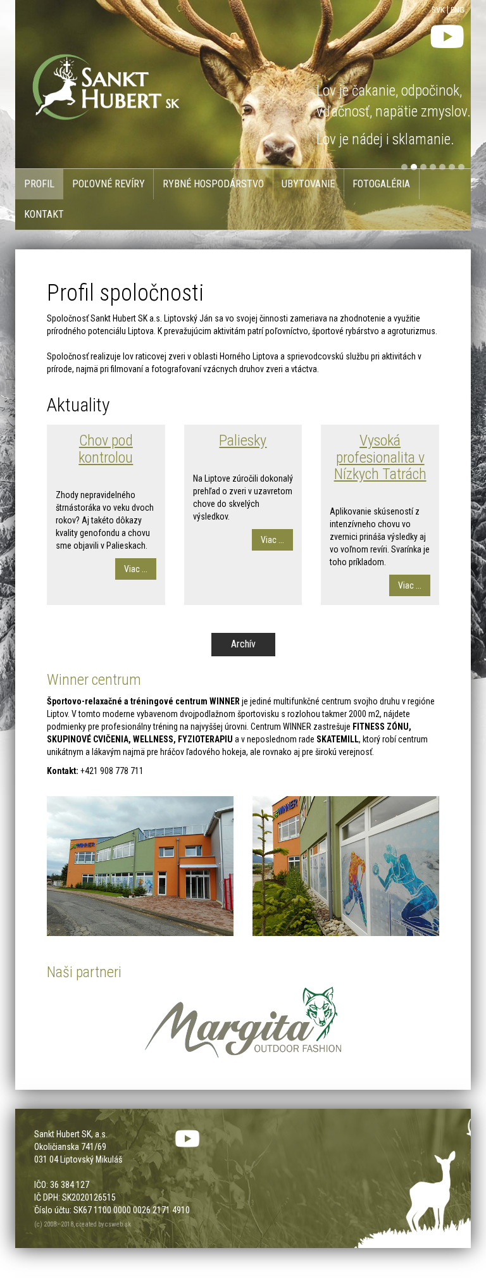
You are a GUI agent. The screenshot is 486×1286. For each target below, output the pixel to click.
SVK (438, 10)
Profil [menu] (39, 184)
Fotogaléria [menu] (381, 184)
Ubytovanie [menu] (308, 184)
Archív (243, 644)
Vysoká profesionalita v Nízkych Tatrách (380, 457)
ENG (457, 10)
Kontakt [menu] (44, 214)
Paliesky (242, 440)
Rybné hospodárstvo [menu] (213, 184)
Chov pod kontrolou (105, 449)
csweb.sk (118, 1224)
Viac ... (135, 569)
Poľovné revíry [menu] (108, 184)
